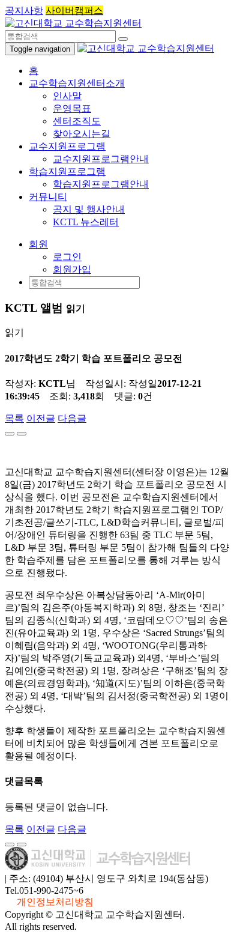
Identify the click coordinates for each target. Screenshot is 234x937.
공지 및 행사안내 (89, 209)
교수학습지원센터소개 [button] (77, 83)
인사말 (67, 96)
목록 (14, 418)
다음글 (72, 418)
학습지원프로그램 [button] (67, 171)
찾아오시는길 (81, 134)
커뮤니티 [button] (48, 197)
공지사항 (24, 10)
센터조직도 (77, 121)
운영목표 (72, 108)
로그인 (67, 257)
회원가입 (72, 269)
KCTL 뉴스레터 (86, 222)
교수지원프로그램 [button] (67, 146)
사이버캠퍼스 (74, 10)
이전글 (40, 418)
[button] (38, 244)
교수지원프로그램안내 (101, 159)
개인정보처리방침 (55, 902)
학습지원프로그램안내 (101, 184)
